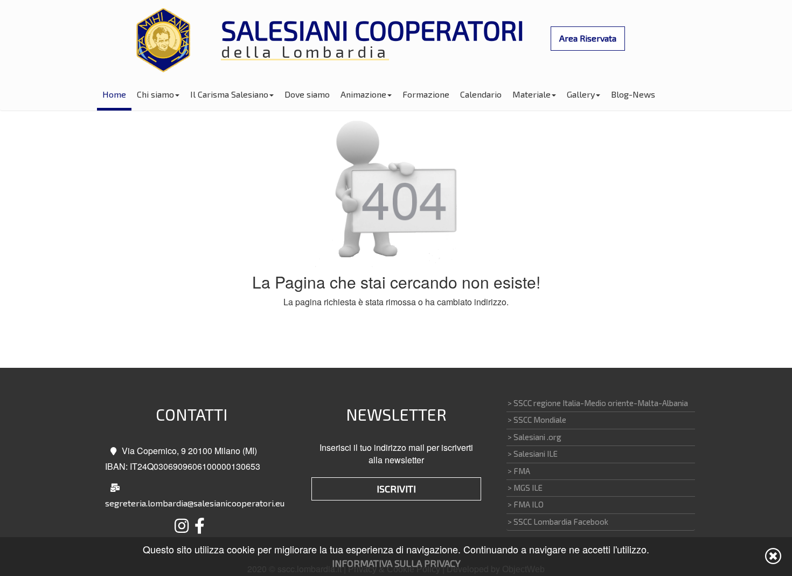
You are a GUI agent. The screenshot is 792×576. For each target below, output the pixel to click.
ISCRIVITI (396, 489)
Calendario (481, 94)
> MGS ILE (525, 487)
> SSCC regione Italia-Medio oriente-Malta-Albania (598, 403)
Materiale (531, 94)
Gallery (581, 94)
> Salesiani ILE (533, 453)
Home (114, 94)
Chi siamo (155, 94)
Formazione (425, 94)
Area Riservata (587, 38)
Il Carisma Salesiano (229, 94)
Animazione (363, 94)
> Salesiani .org (534, 437)
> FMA (519, 471)
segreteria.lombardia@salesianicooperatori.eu (194, 503)
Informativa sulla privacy (396, 563)
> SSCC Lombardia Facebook (558, 521)
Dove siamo (307, 94)
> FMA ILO (526, 504)
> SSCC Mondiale (537, 419)
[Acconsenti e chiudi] (773, 556)
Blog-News (633, 94)
